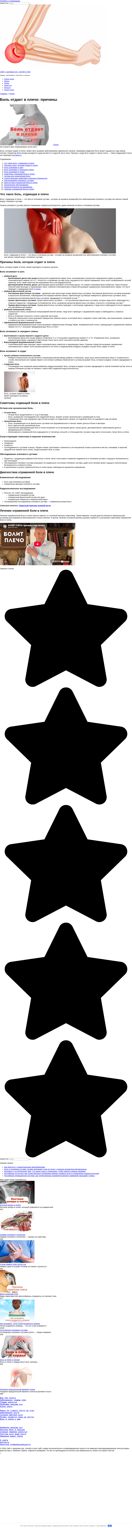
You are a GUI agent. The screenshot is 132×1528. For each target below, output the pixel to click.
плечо (38, 289)
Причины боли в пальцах (12, 1430)
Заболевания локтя (9, 1413)
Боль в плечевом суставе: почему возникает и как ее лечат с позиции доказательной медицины (45, 1169)
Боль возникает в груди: (14, 172)
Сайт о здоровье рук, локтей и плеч (15, 72)
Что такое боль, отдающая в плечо (19, 163)
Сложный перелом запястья (13, 1432)
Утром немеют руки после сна (13, 1264)
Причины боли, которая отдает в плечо (21, 165)
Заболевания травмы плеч (13, 1400)
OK (110, 1525)
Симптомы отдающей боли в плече (19, 174)
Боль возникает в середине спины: (19, 170)
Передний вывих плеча (11, 1436)
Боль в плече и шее (10, 1419)
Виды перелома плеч (9, 1294)
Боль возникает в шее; (14, 168)
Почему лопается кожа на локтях (17, 1417)
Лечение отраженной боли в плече (19, 189)
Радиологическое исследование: (18, 187)
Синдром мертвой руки (11, 1415)
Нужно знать (9, 79)
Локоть (7, 81)
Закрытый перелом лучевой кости (35, 506)
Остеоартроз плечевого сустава (14, 1330)
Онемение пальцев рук (11, 1427)
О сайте (4, 1440)
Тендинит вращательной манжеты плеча (17, 1389)
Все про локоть (8, 1398)
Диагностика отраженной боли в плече (21, 183)
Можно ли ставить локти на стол (17, 1410)
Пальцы (7, 88)
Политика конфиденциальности (15, 1444)
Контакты (4, 1442)
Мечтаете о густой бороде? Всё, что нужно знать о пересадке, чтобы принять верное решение (45, 1171)
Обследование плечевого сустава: (19, 181)
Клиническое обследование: (16, 185)
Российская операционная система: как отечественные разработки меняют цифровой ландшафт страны (49, 1176)
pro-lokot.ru (16, 155)
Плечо (6, 83)
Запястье (8, 85)
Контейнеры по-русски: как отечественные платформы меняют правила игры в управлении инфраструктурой (51, 1174)
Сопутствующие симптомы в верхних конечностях (25, 178)
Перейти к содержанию (10, 1)
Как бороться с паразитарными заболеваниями (24, 1167)
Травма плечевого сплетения (12, 1235)
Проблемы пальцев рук (11, 1404)
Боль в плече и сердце (10, 1360)
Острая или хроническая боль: (17, 176)
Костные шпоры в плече (10, 1205)
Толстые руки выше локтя (13, 1434)
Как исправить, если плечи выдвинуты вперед (20, 1324)
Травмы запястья (8, 1402)
